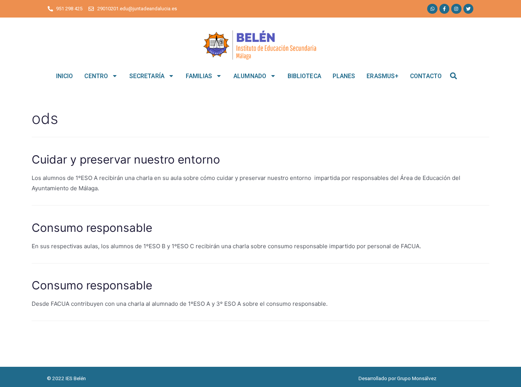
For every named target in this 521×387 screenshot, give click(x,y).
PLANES (344, 76)
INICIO (64, 76)
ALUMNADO (249, 76)
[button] (453, 76)
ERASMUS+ (383, 76)
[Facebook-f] (444, 9)
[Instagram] (456, 9)
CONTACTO (426, 76)
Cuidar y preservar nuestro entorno (126, 159)
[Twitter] (468, 9)
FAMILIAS (199, 76)
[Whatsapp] (432, 9)
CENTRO (96, 76)
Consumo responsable (92, 227)
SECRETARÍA (146, 76)
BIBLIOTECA (304, 76)
